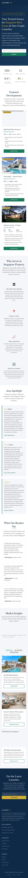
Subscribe (14, 797)
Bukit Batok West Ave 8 (7, 827)
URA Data (4, 843)
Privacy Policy (5, 862)
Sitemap (19, 874)
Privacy (9, 874)
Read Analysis (14, 761)
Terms (13, 874)
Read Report (13, 686)
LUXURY (7, 2)
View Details (14, 151)
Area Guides (5, 848)
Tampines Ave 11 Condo (7, 832)
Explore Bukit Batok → (10, 435)
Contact (4, 859)
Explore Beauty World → (10, 472)
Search (14, 54)
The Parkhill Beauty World (8, 830)
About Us (4, 857)
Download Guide (14, 724)
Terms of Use (5, 865)
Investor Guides (5, 846)
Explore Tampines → (9, 510)
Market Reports (5, 840)
